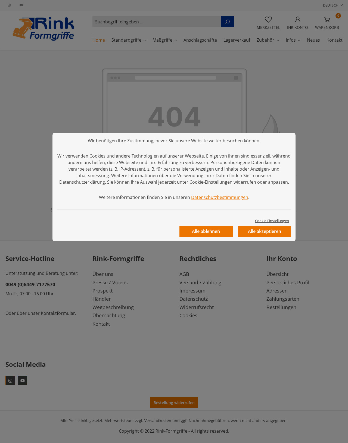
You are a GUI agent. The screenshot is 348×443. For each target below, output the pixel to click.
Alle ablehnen (206, 231)
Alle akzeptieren (264, 231)
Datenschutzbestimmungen (219, 197)
